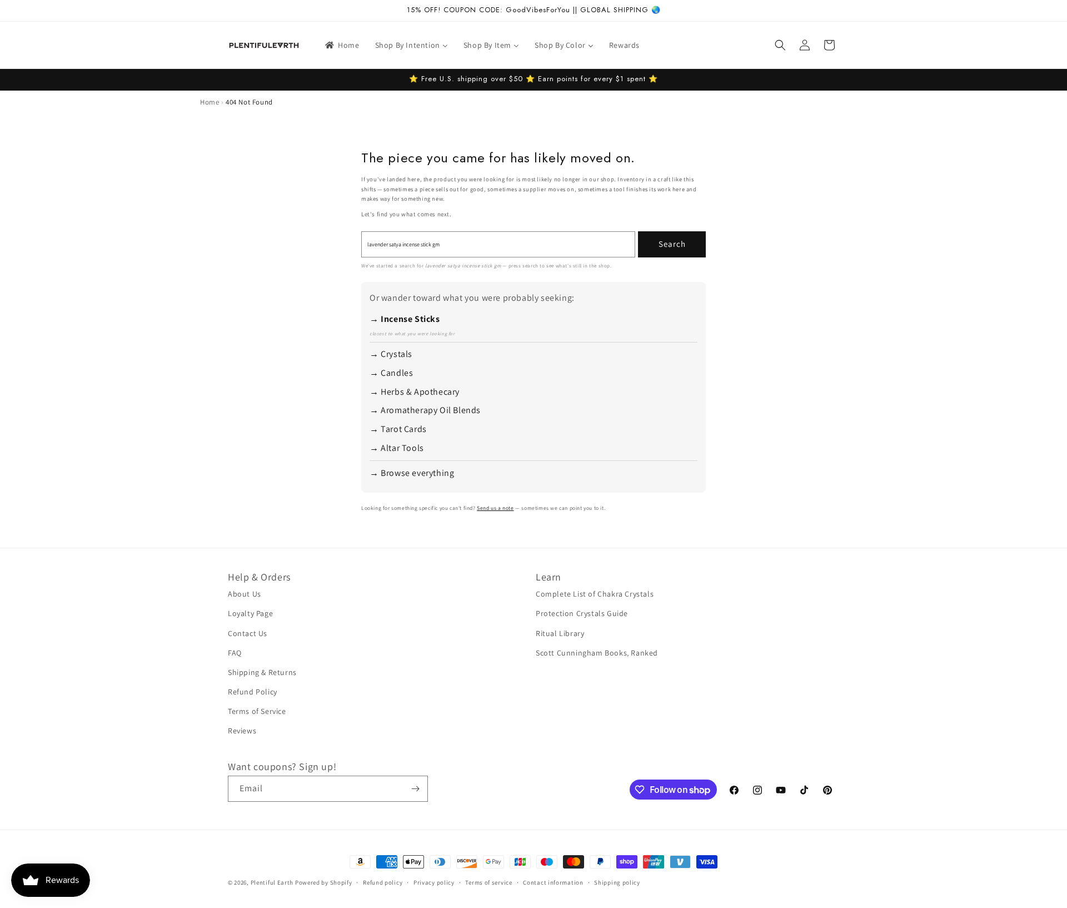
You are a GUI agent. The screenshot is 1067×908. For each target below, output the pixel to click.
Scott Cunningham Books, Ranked (597, 653)
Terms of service (488, 882)
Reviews (242, 731)
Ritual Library (560, 633)
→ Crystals (391, 354)
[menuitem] (341, 45)
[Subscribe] (415, 789)
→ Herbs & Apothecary (415, 392)
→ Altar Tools (397, 448)
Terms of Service (257, 711)
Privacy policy (434, 882)
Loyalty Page (250, 613)
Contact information (553, 882)
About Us (244, 594)
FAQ (235, 653)
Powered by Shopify (323, 882)
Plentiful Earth (272, 882)
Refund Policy (252, 692)
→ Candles (391, 373)
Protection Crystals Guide (582, 613)
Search (672, 244)
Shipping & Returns (262, 672)
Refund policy (382, 882)
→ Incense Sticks (405, 319)
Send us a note (495, 508)
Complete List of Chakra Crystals (595, 594)
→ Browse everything (412, 473)
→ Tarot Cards (398, 429)
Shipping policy (617, 882)
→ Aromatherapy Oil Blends (425, 410)
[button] (780, 45)
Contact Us (247, 633)
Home (209, 102)
